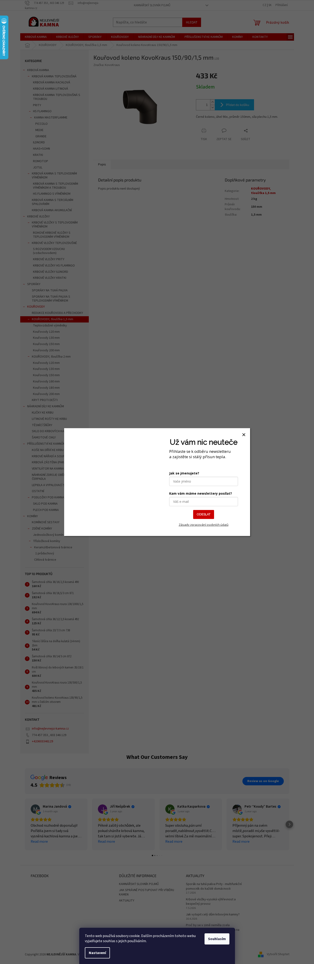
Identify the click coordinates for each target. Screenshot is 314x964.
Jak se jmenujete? (184, 473)
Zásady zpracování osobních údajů (203, 524)
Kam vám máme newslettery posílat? (200, 493)
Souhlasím (217, 938)
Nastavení (97, 952)
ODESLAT (203, 514)
